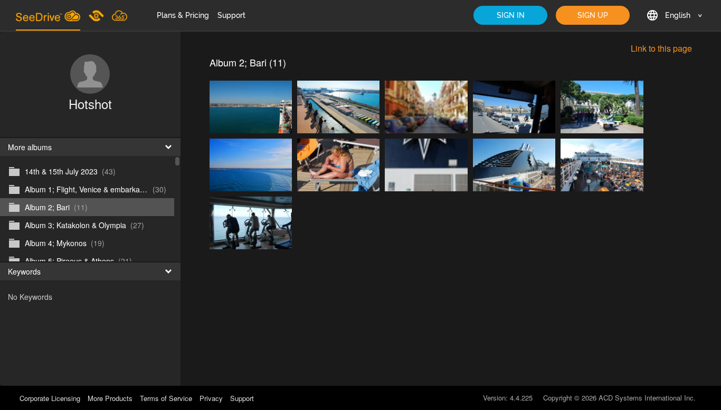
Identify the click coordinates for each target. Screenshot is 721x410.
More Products (110, 398)
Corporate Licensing (51, 398)
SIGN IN (511, 15)
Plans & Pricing (183, 15)
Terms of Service (166, 398)
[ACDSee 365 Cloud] (119, 15)
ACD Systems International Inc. (647, 398)
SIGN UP (592, 15)
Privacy (211, 398)
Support (231, 15)
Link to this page (661, 48)
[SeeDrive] (48, 15)
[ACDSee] (97, 15)
